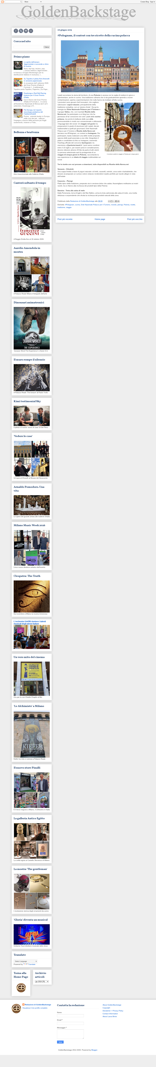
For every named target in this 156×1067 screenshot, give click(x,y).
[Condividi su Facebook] (116, 201)
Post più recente (65, 219)
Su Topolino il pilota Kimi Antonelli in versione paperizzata (36, 80)
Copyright (106, 1008)
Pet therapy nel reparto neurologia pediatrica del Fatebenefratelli (33, 112)
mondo (114, 205)
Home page (100, 219)
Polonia (126, 205)
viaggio (69, 207)
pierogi (120, 205)
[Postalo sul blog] (111, 201)
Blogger (94, 1050)
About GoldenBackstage (112, 1005)
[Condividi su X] (114, 201)
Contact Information (110, 1014)
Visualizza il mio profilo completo (34, 1008)
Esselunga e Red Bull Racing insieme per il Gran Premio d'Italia (35, 95)
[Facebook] (16, 32)
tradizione (61, 207)
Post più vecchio (134, 219)
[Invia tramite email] (109, 201)
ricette (132, 205)
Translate (31, 964)
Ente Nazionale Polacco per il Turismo (95, 205)
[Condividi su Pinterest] (118, 201)
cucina (77, 205)
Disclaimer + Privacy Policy (113, 1011)
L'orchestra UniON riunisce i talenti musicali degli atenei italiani (30, 622)
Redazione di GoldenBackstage (38, 1005)
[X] (21, 32)
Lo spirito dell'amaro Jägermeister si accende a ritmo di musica (36, 64)
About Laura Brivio (110, 1016)
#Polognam (69, 205)
